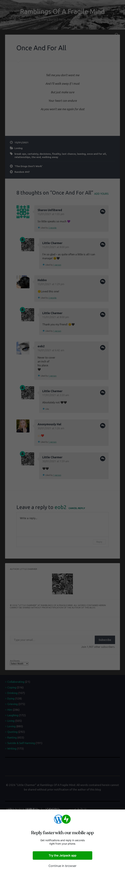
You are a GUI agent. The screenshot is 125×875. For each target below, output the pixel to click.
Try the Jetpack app (62, 855)
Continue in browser (62, 866)
